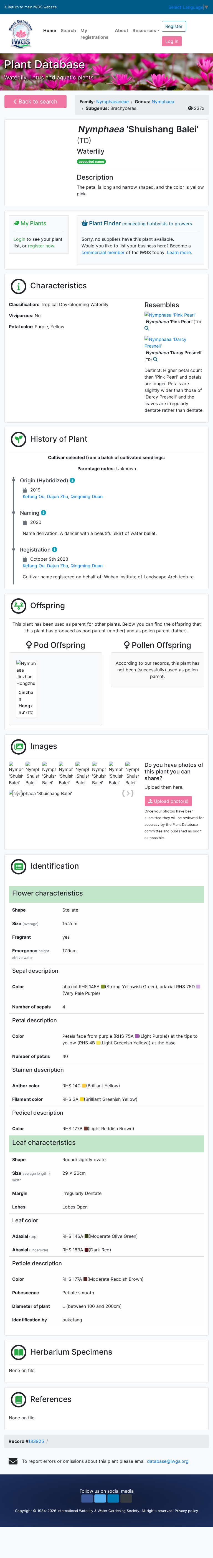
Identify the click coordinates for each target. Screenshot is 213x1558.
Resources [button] (144, 30)
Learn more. (179, 252)
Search (68, 30)
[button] (87, 1498)
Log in (171, 41)
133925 (36, 1441)
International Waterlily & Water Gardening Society (98, 1511)
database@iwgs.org (168, 1461)
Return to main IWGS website (32, 7)
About (121, 30)
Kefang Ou (35, 496)
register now (41, 246)
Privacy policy (186, 1511)
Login (19, 239)
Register (173, 26)
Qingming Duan (86, 496)
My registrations (94, 34)
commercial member (103, 252)
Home (49, 30)
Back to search (37, 101)
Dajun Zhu (58, 496)
